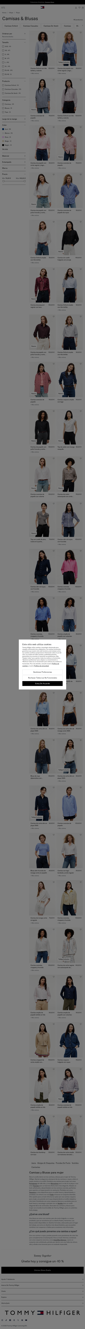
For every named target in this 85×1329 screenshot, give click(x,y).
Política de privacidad (41, 666)
